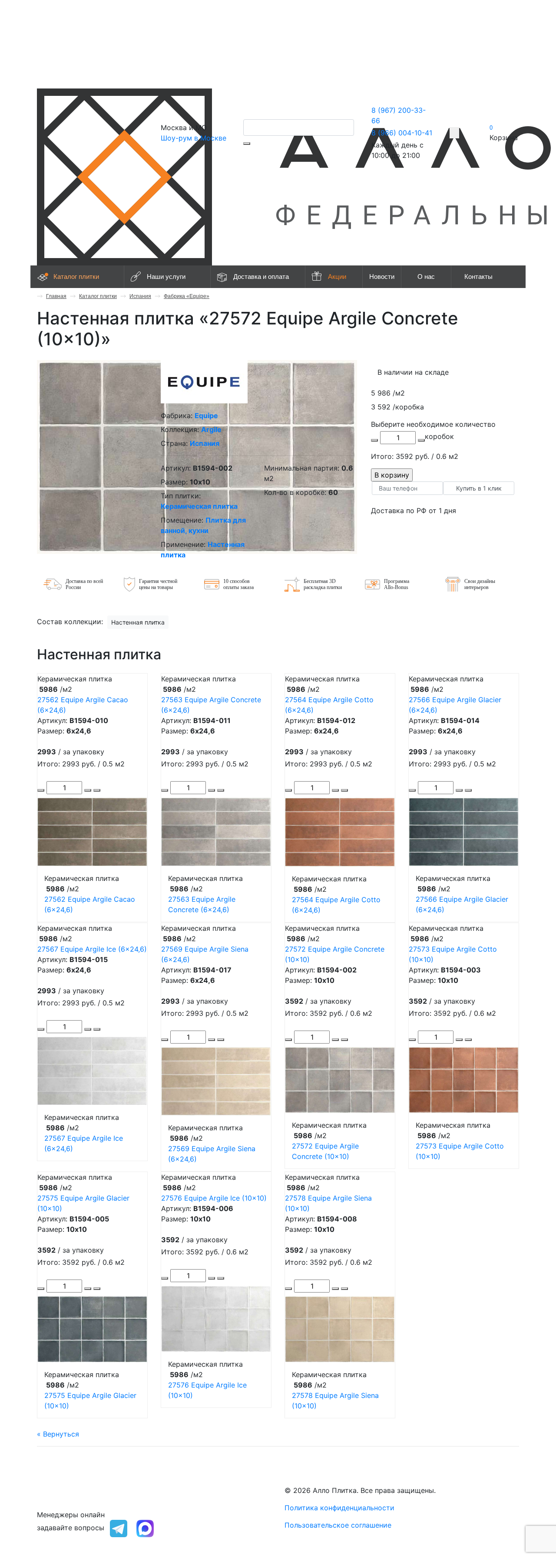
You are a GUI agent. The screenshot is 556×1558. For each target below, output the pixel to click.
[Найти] (246, 143)
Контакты (478, 276)
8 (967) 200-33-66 (68, 1490)
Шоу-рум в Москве (193, 138)
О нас (426, 276)
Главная (56, 296)
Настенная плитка (138, 622)
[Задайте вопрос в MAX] (145, 1527)
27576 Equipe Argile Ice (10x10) (214, 1198)
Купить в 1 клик (479, 488)
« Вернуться (58, 1434)
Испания (140, 296)
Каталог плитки (76, 276)
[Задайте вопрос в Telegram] (118, 1527)
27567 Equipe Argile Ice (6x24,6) (92, 949)
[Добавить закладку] (454, 132)
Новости (381, 276)
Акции (337, 276)
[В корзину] (96, 790)
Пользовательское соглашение (338, 1525)
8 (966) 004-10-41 (401, 132)
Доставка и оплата (261, 276)
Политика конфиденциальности (339, 1507)
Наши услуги (166, 276)
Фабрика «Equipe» (186, 296)
